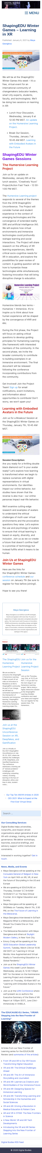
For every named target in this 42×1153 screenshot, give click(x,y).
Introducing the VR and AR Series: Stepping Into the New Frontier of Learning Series (19, 1130)
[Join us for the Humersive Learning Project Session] (30, 649)
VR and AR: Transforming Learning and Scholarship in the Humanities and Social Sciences (21, 1099)
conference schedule (13, 576)
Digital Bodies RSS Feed (12, 1142)
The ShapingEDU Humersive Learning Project (11, 663)
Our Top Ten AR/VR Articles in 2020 (22, 795)
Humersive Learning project (22, 195)
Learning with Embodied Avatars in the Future (22, 144)
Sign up (14, 387)
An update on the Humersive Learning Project (23, 123)
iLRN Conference (25, 991)
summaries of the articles (26, 1054)
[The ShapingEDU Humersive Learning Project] (11, 649)
